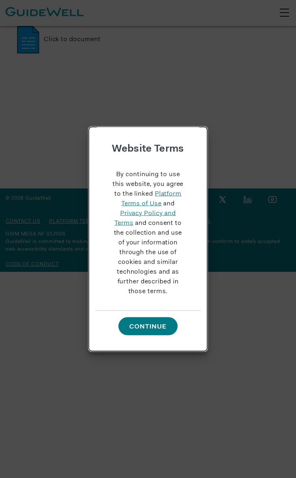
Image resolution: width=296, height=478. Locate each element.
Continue (147, 326)
